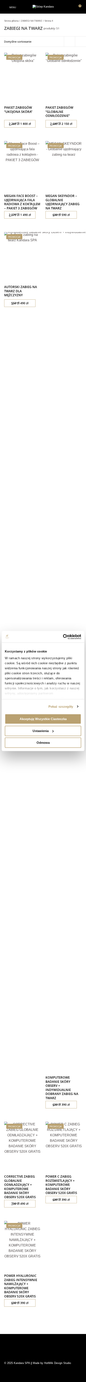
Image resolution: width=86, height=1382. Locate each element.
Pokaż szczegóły (60, 706)
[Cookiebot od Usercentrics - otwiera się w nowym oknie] (63, 636)
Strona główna (11, 21)
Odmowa (43, 742)
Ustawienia (41, 731)
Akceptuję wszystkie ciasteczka (43, 719)
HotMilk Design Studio (57, 1363)
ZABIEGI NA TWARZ (31, 21)
